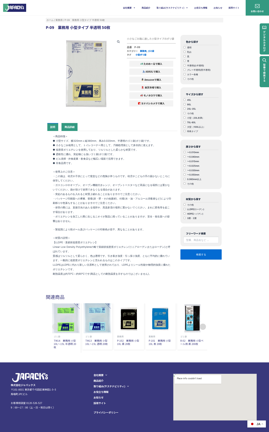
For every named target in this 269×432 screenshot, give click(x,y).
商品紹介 (146, 8)
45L (189, 100)
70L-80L (191, 122)
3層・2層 (191, 218)
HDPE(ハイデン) (195, 213)
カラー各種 (192, 74)
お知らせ (218, 8)
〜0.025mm (193, 165)
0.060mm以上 (194, 179)
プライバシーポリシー (106, 412)
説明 (52, 126)
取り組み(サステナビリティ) (170, 8)
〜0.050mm (193, 174)
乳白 (189, 52)
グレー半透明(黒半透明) (198, 70)
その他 (190, 79)
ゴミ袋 (151, 50)
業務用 (59, 20)
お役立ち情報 (200, 8)
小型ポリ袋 (141, 54)
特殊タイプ (192, 131)
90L (189, 104)
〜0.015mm (193, 161)
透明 (189, 47)
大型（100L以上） (196, 127)
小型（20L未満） (195, 117)
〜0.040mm (193, 156)
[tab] (52, 127)
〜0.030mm (193, 170)
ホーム (50, 20)
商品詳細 (70, 126)
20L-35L (191, 108)
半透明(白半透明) (195, 65)
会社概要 (127, 8)
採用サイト (234, 8)
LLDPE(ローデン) (195, 209)
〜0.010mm (193, 152)
